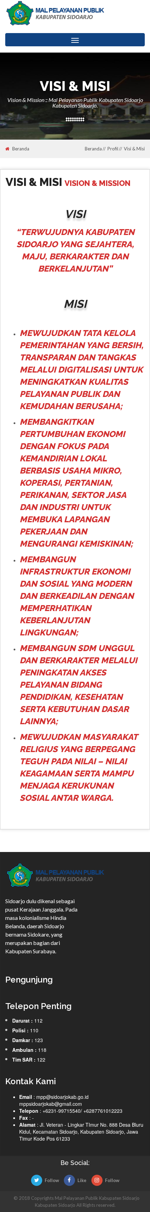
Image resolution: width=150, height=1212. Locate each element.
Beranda (20, 149)
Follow (52, 1180)
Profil (112, 148)
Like (82, 1180)
